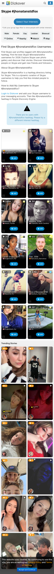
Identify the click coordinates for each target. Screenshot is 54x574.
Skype (6, 11)
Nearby (22, 38)
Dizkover (18, 3)
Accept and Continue (27, 569)
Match (35, 38)
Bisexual (45, 33)
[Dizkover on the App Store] (3, 160)
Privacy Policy (34, 562)
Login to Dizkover (9, 93)
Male (7, 33)
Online (9, 38)
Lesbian (34, 33)
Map (47, 38)
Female (16, 33)
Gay (25, 33)
